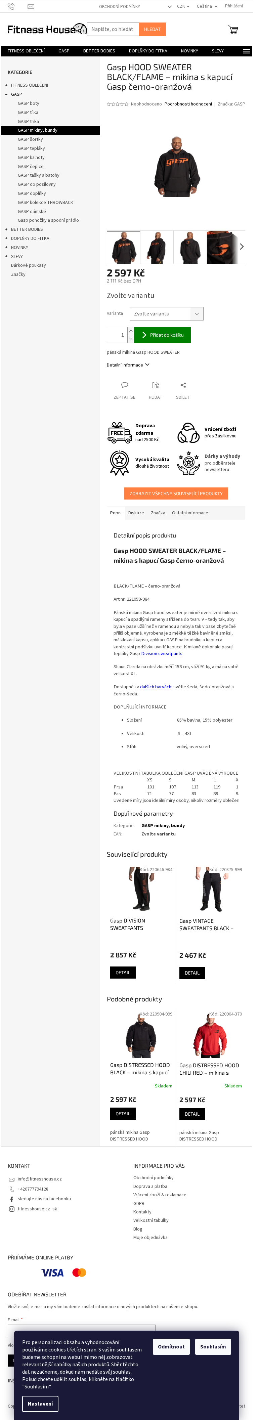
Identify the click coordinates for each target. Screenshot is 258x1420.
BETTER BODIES (27, 229)
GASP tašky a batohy (38, 175)
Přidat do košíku (167, 335)
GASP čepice (31, 166)
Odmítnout (171, 1346)
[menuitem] (26, 51)
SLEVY (17, 256)
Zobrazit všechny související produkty (176, 493)
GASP (16, 94)
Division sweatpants (161, 653)
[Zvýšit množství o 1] (130, 331)
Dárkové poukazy (28, 265)
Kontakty (142, 1212)
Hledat (152, 29)
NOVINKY (19, 247)
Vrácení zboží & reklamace (159, 1195)
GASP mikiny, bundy (37, 130)
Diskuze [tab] (136, 513)
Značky (18, 274)
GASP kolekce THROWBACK (45, 202)
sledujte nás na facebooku (44, 1199)
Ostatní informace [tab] (190, 513)
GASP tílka (28, 112)
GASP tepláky (31, 148)
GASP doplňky (32, 193)
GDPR (138, 1203)
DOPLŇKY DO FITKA (30, 238)
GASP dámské (32, 211)
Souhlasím (213, 1346)
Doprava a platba (150, 1186)
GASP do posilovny (37, 184)
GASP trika (28, 121)
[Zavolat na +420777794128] (18, 6)
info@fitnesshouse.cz (40, 1179)
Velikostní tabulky (151, 1220)
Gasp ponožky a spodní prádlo (48, 220)
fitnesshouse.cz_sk (37, 1209)
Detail (123, 972)
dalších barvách (155, 686)
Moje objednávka (150, 1237)
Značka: (231, 104)
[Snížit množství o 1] (130, 339)
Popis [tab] (116, 513)
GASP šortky (30, 139)
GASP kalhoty (31, 157)
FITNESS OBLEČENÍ (29, 85)
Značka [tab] (158, 513)
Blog (137, 1229)
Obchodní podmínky (119, 7)
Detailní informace (125, 365)
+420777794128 (33, 1189)
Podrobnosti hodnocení (188, 104)
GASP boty (28, 103)
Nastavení (40, 1404)
